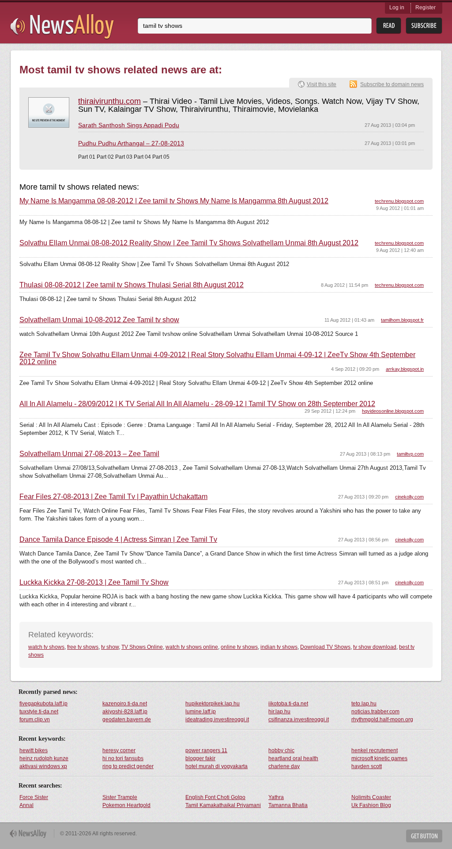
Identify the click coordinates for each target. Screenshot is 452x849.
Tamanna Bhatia (288, 805)
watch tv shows (46, 647)
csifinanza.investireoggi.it (298, 719)
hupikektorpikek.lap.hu (212, 704)
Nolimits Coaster (371, 797)
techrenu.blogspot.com (399, 201)
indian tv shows (279, 647)
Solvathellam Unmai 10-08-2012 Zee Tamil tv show (99, 320)
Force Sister (33, 797)
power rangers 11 (206, 750)
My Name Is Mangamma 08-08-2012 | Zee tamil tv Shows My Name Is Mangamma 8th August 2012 (173, 201)
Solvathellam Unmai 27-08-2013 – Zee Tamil (89, 453)
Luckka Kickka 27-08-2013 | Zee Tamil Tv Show (94, 582)
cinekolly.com (409, 496)
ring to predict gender (128, 766)
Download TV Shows (325, 647)
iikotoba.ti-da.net (288, 704)
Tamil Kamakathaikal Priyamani (223, 805)
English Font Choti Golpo (215, 797)
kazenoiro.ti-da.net (124, 704)
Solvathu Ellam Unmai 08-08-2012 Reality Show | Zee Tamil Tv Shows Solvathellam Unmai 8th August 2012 (188, 243)
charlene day (284, 766)
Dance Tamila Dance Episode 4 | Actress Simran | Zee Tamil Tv (118, 539)
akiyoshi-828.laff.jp (124, 711)
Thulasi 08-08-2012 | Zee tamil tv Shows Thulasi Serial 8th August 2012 (131, 285)
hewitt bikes (33, 750)
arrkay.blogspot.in (405, 369)
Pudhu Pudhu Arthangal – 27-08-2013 (131, 143)
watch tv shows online (192, 647)
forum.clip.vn (34, 719)
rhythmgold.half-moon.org (382, 719)
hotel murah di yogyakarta (216, 766)
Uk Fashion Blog (371, 805)
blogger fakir (200, 758)
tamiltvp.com (410, 454)
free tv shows (82, 647)
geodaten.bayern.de (126, 719)
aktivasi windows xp (43, 766)
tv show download (374, 647)
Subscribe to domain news (392, 84)
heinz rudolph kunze (43, 758)
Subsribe (424, 26)
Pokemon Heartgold (126, 805)
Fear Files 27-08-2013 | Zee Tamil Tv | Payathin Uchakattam (113, 496)
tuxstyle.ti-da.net (38, 711)
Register (425, 7)
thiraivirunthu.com (109, 101)
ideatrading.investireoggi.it (217, 719)
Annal (26, 805)
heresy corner (119, 750)
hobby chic (281, 750)
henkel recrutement (374, 750)
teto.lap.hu (364, 704)
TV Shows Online (142, 647)
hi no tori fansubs (122, 758)
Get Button (424, 836)
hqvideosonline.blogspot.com (393, 411)
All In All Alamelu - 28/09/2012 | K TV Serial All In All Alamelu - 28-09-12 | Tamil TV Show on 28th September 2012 (197, 403)
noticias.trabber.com (375, 711)
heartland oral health (293, 758)
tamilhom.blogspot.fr (402, 320)
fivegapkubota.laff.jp (43, 704)
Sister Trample (119, 797)
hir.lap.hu (279, 711)
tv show (110, 647)
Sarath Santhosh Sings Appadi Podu (128, 125)
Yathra (276, 797)
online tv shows (239, 647)
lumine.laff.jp (200, 711)
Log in (396, 7)
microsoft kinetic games (379, 758)
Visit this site (321, 84)
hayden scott (366, 766)
